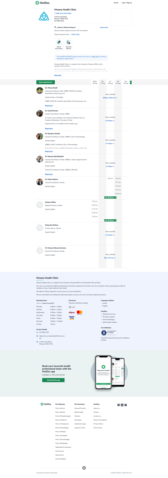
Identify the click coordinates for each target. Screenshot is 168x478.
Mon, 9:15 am (109, 258)
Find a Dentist (60, 412)
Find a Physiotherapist (63, 416)
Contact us (97, 416)
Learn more (104, 27)
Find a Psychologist (62, 428)
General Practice (80, 408)
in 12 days (108, 235)
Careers (96, 412)
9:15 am (118, 182)
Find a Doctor (60, 408)
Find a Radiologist (61, 443)
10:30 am (95, 205)
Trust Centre (98, 428)
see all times (109, 197)
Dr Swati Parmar (51, 111)
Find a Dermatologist (62, 439)
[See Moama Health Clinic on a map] (121, 17)
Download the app (53, 380)
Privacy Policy (98, 424)
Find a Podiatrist (61, 420)
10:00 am (118, 193)
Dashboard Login (80, 424)
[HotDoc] (42, 3)
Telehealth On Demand (63, 447)
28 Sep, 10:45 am (109, 98)
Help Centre (59, 455)
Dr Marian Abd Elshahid (54, 156)
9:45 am (118, 190)
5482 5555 (95, 56)
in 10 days (108, 120)
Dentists (77, 416)
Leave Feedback (60, 459)
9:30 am (118, 186)
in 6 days (109, 143)
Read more (49, 105)
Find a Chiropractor (62, 424)
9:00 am (118, 178)
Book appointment (45, 82)
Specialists (78, 420)
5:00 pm (110, 178)
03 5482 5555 (44, 332)
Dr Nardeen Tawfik (52, 134)
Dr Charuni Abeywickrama (55, 248)
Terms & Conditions (100, 420)
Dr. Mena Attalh (51, 88)
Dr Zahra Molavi (51, 179)
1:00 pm (95, 216)
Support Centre (79, 428)
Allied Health (78, 412)
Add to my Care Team (63, 13)
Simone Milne (50, 202)
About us (97, 408)
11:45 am (95, 209)
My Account (59, 451)
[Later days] (131, 82)
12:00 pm (94, 213)
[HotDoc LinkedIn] (122, 405)
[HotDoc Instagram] (125, 405)
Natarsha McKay (51, 225)
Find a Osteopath (61, 435)
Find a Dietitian (60, 431)
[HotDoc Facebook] (118, 405)
